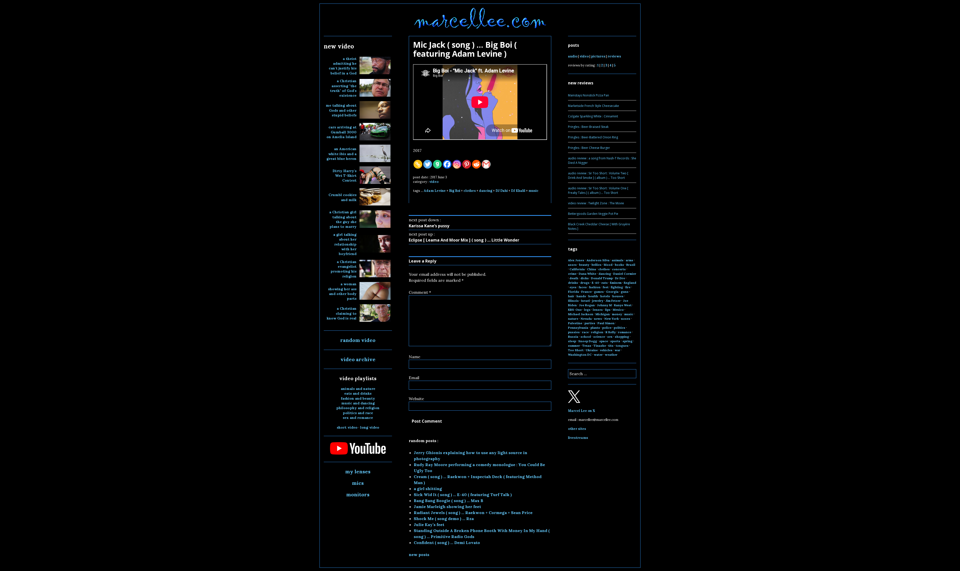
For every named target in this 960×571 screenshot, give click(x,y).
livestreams (578, 438)
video (433, 182)
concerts (619, 269)
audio (572, 56)
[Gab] (437, 164)
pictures (598, 56)
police (607, 327)
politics (619, 327)
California (577, 269)
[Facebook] (447, 164)
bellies (597, 265)
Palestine (575, 323)
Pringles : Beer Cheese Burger (589, 148)
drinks (573, 283)
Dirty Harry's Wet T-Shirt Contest (344, 176)
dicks (584, 278)
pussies (574, 332)
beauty (584, 265)
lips (607, 309)
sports (615, 341)
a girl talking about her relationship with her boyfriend (344, 244)
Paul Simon (606, 323)
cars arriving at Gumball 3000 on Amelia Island (341, 132)
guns (624, 291)
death (574, 278)
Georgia (612, 291)
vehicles (606, 350)
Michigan (603, 314)
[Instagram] (456, 164)
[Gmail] (486, 164)
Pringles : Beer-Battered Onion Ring (593, 137)
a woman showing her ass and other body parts (342, 291)
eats (604, 283)
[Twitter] (427, 164)
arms (629, 260)
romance (624, 332)
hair (571, 296)
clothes (470, 191)
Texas (586, 345)
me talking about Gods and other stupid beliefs (341, 110)
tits (611, 345)
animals (618, 260)
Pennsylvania (578, 327)
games (599, 291)
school (585, 336)
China (591, 269)
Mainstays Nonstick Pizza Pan (588, 95)
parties (589, 323)
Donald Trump (602, 278)
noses (625, 318)
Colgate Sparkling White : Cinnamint (593, 116)
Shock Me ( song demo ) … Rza (444, 518)
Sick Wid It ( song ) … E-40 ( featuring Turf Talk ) (463, 494)
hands (581, 296)
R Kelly (611, 332)
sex (609, 336)
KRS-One (575, 309)
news (598, 318)
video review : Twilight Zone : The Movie (596, 203)
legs (587, 309)
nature (573, 318)
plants (595, 327)
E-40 (595, 283)
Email (414, 377)
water (598, 354)
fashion (594, 287)
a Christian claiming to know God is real (341, 313)
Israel (585, 300)
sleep (572, 341)
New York (611, 318)
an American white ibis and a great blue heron (341, 154)
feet (605, 287)
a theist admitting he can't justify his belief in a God (342, 65)
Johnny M (604, 305)
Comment (420, 292)
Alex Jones (576, 260)
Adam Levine (435, 191)
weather (611, 354)
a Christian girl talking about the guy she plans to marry (342, 219)
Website (416, 398)
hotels (605, 296)
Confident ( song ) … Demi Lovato (447, 542)
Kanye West (623, 305)
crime (572, 274)
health (593, 296)
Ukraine (592, 350)
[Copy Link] (418, 164)
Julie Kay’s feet (429, 524)
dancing (485, 191)
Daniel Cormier (624, 274)
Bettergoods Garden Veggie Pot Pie (593, 214)
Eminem (616, 283)
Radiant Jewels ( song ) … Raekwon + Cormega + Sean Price (473, 512)
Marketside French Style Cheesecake (593, 106)
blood (608, 265)
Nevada (586, 318)
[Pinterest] (466, 164)
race (585, 332)
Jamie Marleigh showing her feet (447, 506)
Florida (573, 291)
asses (572, 265)
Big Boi (454, 191)
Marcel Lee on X (581, 411)
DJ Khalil (518, 191)
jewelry (597, 300)
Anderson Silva (598, 260)
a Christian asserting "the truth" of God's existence (343, 88)
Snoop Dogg (587, 341)
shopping (622, 336)
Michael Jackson (580, 314)
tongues (622, 345)
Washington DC (580, 354)
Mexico (618, 309)
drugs (585, 283)
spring (627, 341)
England (630, 283)
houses (618, 296)
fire (627, 287)
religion (597, 332)
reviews (614, 56)
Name (414, 356)
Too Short (576, 350)
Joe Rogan (587, 305)
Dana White (587, 274)
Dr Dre (620, 278)
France (586, 291)
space (603, 341)
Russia (573, 336)
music (533, 191)
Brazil (630, 265)
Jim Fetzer (613, 300)
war (617, 350)
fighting (617, 287)
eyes (573, 287)
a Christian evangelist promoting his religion (343, 269)
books (619, 265)
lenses (598, 309)
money (617, 314)
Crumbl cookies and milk (342, 197)
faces (583, 287)
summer (574, 345)
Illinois (573, 300)
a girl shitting (428, 488)
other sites (577, 429)
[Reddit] (476, 164)
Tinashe (600, 345)
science (599, 336)
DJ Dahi (502, 191)
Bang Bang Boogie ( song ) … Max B (448, 500)
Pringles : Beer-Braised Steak (588, 127)
